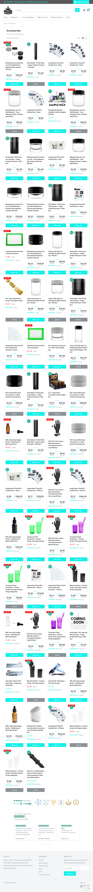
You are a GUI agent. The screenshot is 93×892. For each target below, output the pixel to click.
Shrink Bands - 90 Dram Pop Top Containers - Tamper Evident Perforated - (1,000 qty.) (78, 302)
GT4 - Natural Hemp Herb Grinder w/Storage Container (14, 299)
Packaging (14, 17)
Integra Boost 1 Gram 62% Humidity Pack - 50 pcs (77, 64)
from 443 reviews (19, 819)
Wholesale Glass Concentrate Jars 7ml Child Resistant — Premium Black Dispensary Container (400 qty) (35, 254)
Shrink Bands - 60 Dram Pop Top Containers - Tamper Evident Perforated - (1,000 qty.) (35, 396)
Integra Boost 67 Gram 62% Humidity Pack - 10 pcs (56, 158)
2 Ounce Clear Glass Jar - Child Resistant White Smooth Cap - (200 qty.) (57, 301)
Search (41, 860)
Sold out (35, 84)
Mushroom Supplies (57, 17)
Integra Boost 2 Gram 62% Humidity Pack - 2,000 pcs (35, 489)
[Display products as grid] (83, 38)
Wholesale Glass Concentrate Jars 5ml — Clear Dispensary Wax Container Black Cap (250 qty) (35, 160)
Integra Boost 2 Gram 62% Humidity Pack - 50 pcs (56, 64)
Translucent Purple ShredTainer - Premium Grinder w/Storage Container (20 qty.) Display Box (57, 636)
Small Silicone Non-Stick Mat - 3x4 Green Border (35, 346)
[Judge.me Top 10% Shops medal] (68, 802)
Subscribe (70, 873)
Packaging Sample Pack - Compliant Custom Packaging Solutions (57, 112)
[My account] (84, 10)
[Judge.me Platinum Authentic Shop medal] (46, 802)
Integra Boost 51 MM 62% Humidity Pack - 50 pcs (34, 111)
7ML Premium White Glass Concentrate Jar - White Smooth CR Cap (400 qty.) (77, 442)
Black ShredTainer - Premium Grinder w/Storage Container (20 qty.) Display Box (78, 587)
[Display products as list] (86, 38)
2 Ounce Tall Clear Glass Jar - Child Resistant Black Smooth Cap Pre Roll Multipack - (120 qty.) (78, 349)
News (41, 869)
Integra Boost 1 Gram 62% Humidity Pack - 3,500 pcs (77, 489)
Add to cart (57, 84)
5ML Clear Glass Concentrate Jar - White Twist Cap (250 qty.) (57, 348)
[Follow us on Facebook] (81, 886)
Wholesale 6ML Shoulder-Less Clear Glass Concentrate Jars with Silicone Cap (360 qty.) (36, 729)
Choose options (14, 84)
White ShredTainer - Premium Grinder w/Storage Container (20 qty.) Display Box (14, 773)
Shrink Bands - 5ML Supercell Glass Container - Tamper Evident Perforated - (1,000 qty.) (78, 636)
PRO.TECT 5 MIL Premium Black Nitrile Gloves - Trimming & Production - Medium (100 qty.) (55, 541)
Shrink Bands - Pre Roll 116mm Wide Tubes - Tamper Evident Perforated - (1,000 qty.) (36, 442)
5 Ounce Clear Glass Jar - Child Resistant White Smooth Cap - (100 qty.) (36, 301)
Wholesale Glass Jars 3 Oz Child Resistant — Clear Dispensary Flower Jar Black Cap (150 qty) (78, 113)
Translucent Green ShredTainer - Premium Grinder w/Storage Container (35, 539)
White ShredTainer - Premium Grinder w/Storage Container (78, 727)
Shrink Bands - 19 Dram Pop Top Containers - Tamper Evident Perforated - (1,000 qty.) (14, 160)
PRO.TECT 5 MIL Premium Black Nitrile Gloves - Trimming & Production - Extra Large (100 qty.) (55, 493)
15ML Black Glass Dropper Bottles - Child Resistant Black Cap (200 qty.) (77, 683)
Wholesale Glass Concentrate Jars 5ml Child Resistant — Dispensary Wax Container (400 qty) (14, 66)
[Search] (77, 10)
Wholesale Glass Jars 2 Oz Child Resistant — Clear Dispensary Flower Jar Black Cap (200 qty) (78, 160)
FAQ (40, 871)
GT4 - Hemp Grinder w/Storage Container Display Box (56, 395)
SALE (68, 17)
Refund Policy (43, 863)
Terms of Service (44, 874)
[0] (88, 10)
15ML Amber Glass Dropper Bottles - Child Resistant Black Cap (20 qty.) (13, 442)
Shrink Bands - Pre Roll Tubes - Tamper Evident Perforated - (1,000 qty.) (35, 65)
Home (5, 17)
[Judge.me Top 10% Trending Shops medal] (76, 802)
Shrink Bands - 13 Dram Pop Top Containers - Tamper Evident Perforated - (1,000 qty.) (78, 254)
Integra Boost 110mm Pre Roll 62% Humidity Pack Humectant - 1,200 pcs (56, 587)
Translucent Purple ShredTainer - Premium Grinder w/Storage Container (78, 539)
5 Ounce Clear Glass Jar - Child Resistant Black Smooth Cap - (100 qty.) (57, 253)
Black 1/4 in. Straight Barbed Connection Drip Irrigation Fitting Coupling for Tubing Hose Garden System (35, 774)
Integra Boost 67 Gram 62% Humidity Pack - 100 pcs (14, 489)
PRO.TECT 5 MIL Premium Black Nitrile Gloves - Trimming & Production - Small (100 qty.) (34, 637)
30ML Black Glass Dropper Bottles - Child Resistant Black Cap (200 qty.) (13, 539)
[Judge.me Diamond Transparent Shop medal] (38, 802)
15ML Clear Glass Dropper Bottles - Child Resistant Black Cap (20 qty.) (13, 634)
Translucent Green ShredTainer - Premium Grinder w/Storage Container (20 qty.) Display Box (14, 588)
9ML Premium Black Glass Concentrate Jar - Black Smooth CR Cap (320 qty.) (13, 395)
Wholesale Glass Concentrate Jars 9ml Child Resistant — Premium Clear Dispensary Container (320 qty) (35, 207)
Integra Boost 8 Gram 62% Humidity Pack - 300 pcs (34, 586)
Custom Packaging (28, 17)
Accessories (12, 23)
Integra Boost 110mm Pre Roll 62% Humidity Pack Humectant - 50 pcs (14, 348)
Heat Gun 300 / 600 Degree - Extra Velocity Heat (56, 682)
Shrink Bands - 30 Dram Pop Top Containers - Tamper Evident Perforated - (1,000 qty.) (56, 207)
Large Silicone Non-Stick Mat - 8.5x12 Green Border (14, 252)
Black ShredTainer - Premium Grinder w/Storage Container (36, 682)
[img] (47, 816)
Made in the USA (42, 17)
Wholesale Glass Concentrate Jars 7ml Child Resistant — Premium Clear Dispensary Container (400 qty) (14, 207)
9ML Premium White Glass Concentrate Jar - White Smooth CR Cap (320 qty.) (77, 395)
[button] (45, 843)
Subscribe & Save (82, 2)
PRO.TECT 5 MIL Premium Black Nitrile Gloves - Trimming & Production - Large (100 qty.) (55, 444)
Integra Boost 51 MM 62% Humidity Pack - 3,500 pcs (56, 727)
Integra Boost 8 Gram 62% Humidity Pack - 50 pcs (77, 205)
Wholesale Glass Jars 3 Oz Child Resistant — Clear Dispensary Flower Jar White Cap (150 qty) (14, 113)
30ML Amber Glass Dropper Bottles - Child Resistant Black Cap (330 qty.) (14, 728)
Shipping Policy (43, 866)
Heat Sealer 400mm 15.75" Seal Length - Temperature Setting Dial (14, 683)
